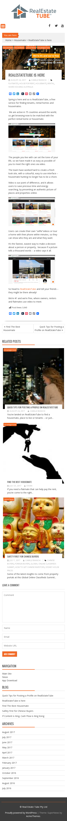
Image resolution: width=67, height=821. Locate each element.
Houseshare (19, 47)
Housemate (20, 40)
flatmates (13, 83)
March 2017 (8, 757)
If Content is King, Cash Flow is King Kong (23, 716)
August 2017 (8, 732)
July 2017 (6, 737)
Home (8, 40)
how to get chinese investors (30, 567)
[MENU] (3, 26)
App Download (9, 680)
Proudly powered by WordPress (21, 812)
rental (51, 83)
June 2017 (7, 742)
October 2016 (9, 772)
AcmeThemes (33, 816)
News (5, 677)
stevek (29, 485)
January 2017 (8, 767)
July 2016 (6, 788)
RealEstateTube (28, 288)
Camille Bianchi (38, 80)
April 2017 (7, 752)
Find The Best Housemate (11, 328)
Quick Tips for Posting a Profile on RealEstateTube (49, 328)
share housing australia (20, 87)
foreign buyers (22, 563)
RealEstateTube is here (13, 700)
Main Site (7, 673)
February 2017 (9, 762)
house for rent (27, 83)
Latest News (31, 47)
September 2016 (10, 778)
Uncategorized (43, 47)
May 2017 (7, 747)
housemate (41, 83)
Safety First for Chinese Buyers (23, 556)
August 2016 (8, 783)
